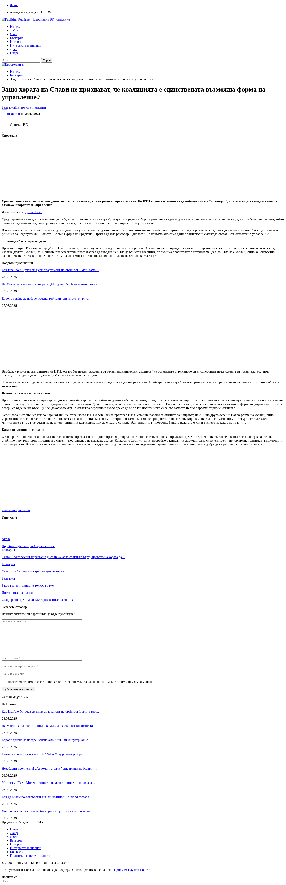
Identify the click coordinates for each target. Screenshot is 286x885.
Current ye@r (12, 697)
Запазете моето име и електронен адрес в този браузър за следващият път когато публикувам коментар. (79, 681)
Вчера (14, 53)
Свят (13, 34)
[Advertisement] (127, 166)
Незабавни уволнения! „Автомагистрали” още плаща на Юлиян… (49, 768)
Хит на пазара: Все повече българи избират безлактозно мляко (46, 811)
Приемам (120, 870)
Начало (15, 26)
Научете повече (139, 870)
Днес (13, 49)
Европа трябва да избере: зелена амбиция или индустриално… (46, 298)
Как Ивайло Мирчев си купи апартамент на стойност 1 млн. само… (50, 270)
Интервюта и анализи (25, 45)
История (16, 41)
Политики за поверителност (30, 855)
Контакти (17, 852)
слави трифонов (18, 510)
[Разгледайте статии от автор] (10, 535)
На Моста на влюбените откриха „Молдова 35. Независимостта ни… (51, 284)
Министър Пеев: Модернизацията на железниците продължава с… (50, 782)
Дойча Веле (33, 212)
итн (4, 510)
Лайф (14, 30)
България (16, 38)
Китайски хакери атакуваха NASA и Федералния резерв (42, 754)
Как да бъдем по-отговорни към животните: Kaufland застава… (47, 797)
